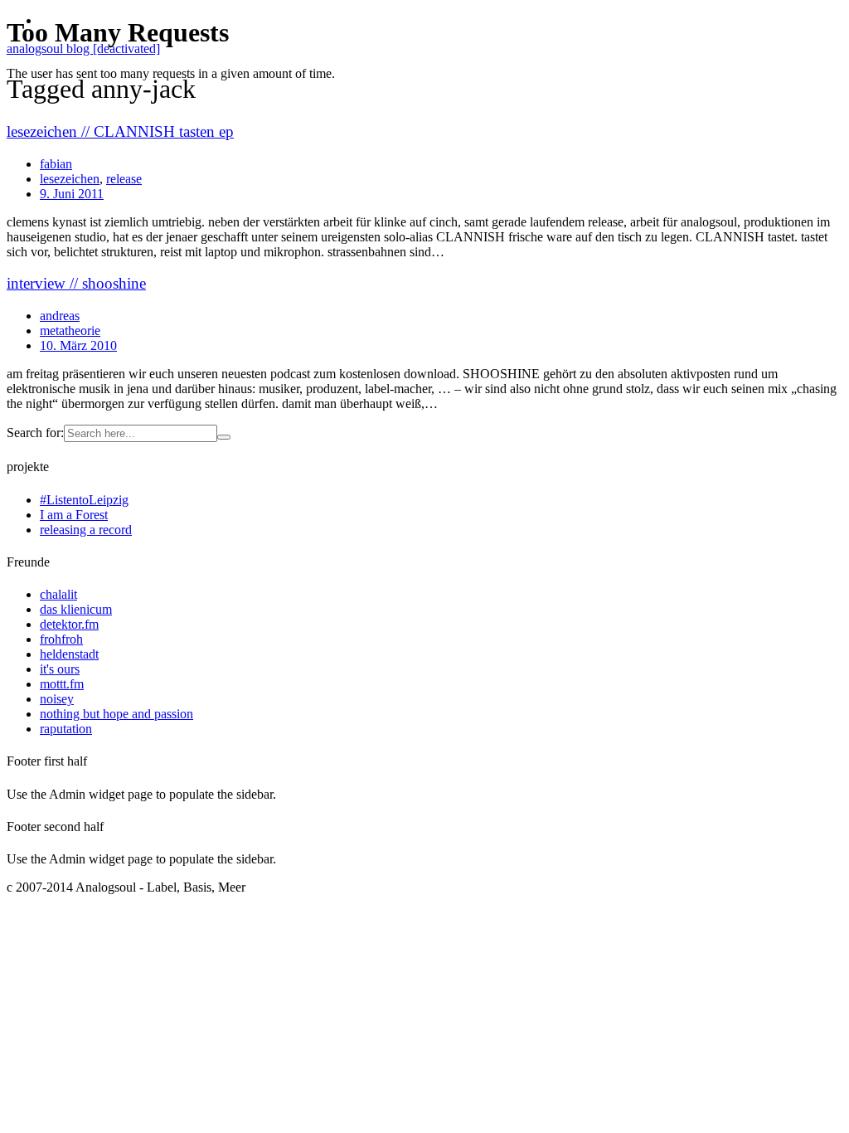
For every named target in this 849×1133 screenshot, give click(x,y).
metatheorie (70, 330)
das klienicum (76, 609)
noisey (57, 699)
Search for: (35, 432)
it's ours (60, 669)
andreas (60, 316)
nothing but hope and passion (116, 714)
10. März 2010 (78, 345)
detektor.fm (69, 624)
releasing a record (86, 530)
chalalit (58, 594)
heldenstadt (69, 654)
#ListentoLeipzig (84, 500)
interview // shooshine (76, 283)
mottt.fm (62, 684)
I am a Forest (74, 515)
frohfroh (61, 639)
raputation (66, 729)
